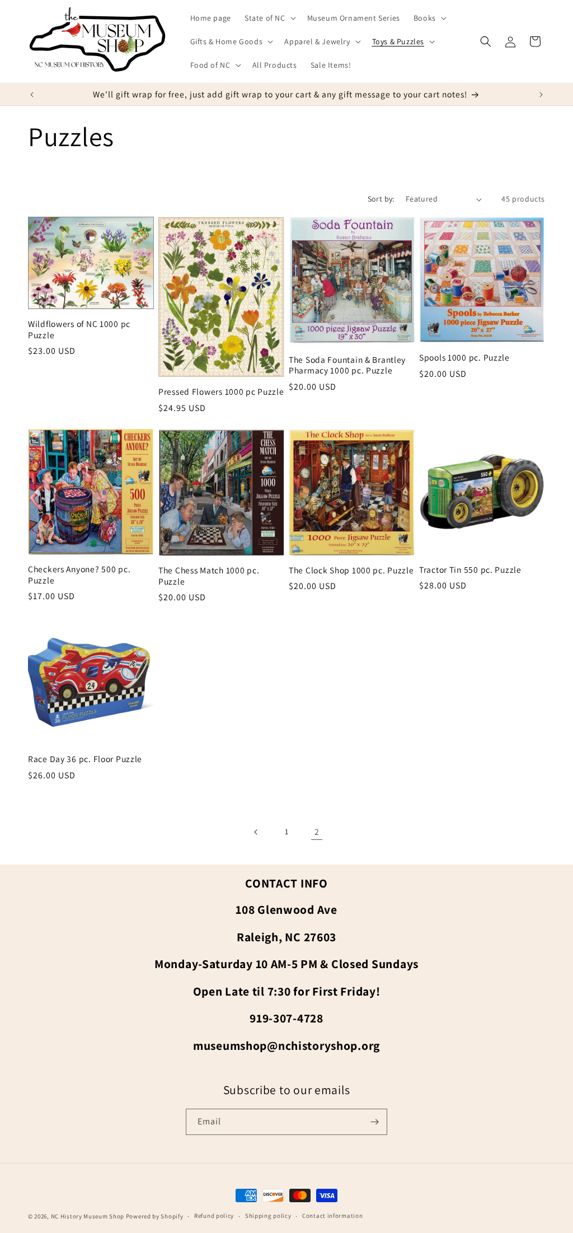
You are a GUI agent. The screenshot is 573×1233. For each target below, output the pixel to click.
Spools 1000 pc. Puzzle (464, 357)
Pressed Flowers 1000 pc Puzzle (221, 391)
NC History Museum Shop (87, 1216)
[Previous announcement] (32, 94)
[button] (269, 18)
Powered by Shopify (155, 1216)
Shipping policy (268, 1216)
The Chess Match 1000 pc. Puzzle (208, 575)
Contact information (332, 1216)
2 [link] (317, 832)
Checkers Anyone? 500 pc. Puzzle (79, 574)
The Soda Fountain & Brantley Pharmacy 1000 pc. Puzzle (347, 365)
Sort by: (381, 199)
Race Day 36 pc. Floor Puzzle (85, 759)
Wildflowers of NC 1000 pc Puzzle (79, 329)
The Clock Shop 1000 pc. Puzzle (351, 570)
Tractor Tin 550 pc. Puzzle (470, 569)
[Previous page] (256, 832)
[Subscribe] (374, 1122)
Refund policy (214, 1216)
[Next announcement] (541, 94)
